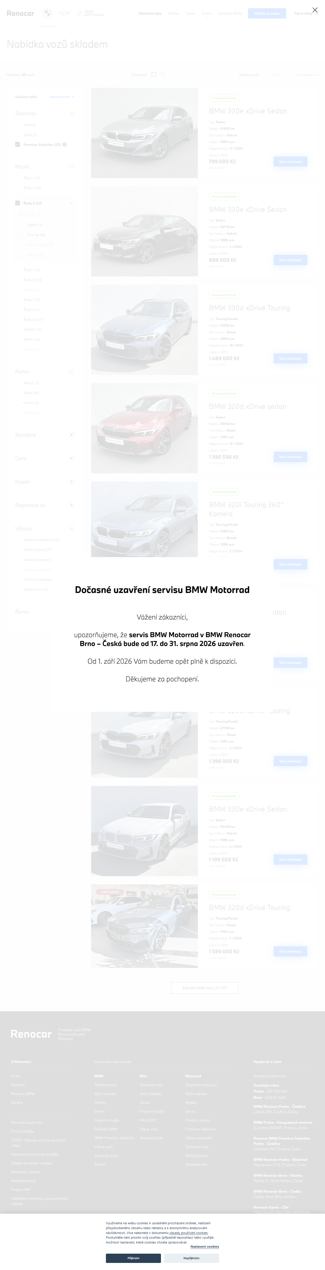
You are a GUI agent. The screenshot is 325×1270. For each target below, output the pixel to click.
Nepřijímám (191, 1258)
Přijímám (134, 1258)
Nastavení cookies (205, 1246)
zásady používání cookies (188, 1233)
